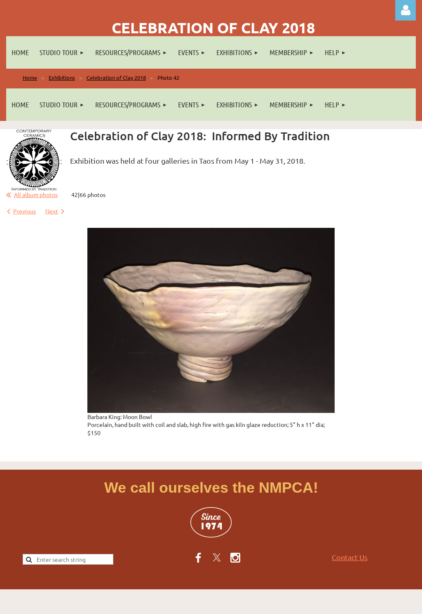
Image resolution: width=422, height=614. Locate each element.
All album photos (36, 194)
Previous (24, 211)
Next (51, 211)
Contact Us (350, 557)
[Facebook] (198, 557)
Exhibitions (62, 77)
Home (30, 77)
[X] (217, 557)
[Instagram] (235, 557)
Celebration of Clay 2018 (116, 77)
